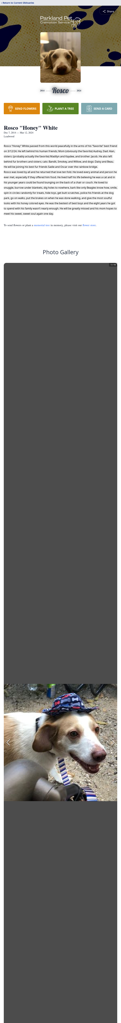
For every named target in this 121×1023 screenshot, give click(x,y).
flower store (89, 225)
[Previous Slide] (8, 742)
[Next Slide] (112, 742)
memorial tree (42, 225)
